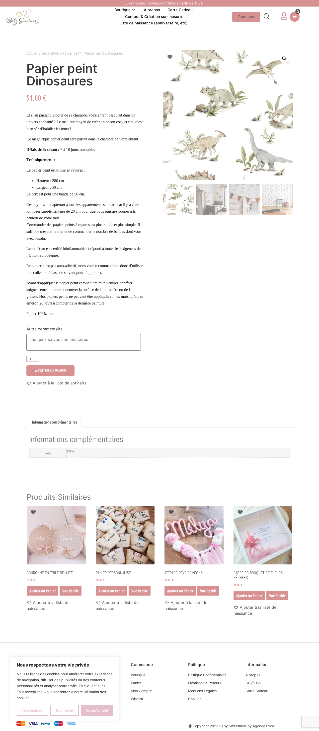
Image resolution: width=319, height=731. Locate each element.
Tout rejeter (64, 710)
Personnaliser (32, 710)
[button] (266, 17)
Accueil (32, 53)
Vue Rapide (70, 590)
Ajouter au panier (50, 370)
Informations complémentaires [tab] (54, 422)
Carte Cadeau (180, 9)
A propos (152, 9)
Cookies (194, 699)
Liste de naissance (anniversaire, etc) (153, 23)
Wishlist (137, 699)
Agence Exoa (263, 726)
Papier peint (71, 53)
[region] (65, 689)
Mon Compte (141, 691)
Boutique (122, 9)
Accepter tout (96, 710)
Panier (136, 683)
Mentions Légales (202, 691)
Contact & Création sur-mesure (153, 16)
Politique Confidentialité (207, 675)
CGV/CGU (253, 683)
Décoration (50, 53)
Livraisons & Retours (204, 683)
